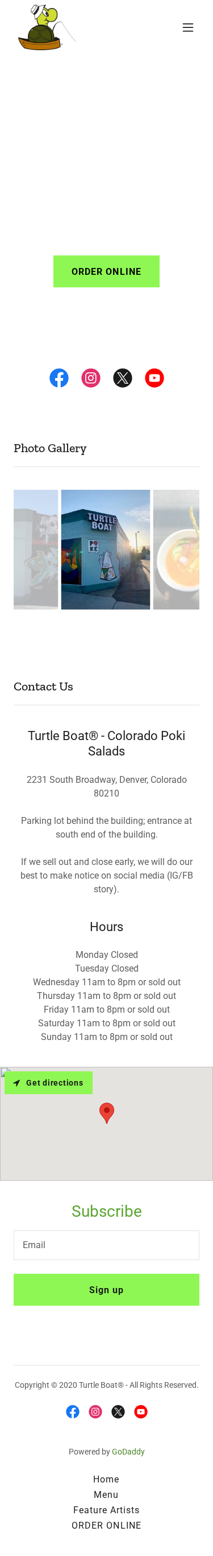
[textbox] (106, 1245)
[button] (188, 27)
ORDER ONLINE (106, 271)
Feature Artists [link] (106, 1510)
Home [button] (106, 1479)
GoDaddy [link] (128, 1451)
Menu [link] (106, 1494)
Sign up (106, 1290)
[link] (47, 27)
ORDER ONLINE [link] (106, 1525)
